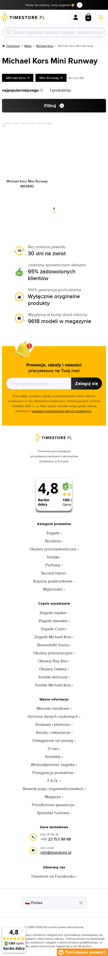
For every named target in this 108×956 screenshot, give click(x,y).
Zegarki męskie (52, 613)
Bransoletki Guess (53, 645)
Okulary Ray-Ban (53, 661)
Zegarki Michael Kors (52, 637)
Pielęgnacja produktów (52, 773)
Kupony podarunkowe (52, 581)
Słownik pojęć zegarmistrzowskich (53, 789)
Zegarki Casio (53, 629)
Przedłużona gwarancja (53, 805)
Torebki (52, 557)
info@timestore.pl (55, 852)
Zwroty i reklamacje (53, 732)
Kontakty (53, 756)
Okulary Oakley (53, 669)
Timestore (13, 46)
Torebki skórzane (53, 677)
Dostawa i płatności (52, 724)
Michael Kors (44, 46)
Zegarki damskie (53, 621)
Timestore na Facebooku (53, 876)
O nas (53, 748)
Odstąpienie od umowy (52, 740)
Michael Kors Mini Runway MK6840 (27, 184)
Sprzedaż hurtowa (53, 813)
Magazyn (53, 797)
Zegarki (53, 533)
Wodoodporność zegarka (53, 765)
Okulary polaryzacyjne (53, 653)
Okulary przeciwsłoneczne (52, 549)
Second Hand (53, 573)
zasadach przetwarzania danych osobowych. (62, 411)
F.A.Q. (52, 781)
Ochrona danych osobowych (53, 716)
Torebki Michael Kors (53, 685)
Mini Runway (49, 77)
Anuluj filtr (76, 78)
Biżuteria (53, 541)
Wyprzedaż (53, 589)
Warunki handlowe (52, 708)
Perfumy (52, 565)
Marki (28, 46)
